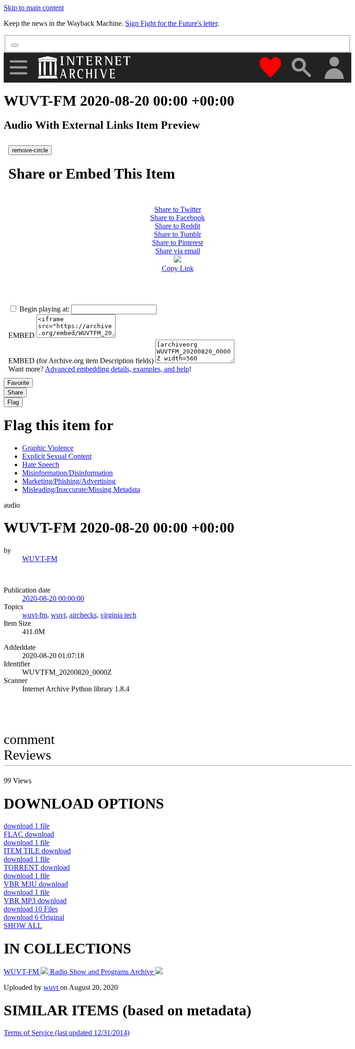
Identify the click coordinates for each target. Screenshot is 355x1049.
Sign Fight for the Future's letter (171, 23)
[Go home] (85, 67)
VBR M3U (36, 884)
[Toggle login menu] (333, 68)
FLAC (29, 834)
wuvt (58, 615)
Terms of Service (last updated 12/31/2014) (66, 1033)
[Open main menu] (18, 67)
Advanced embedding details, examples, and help (117, 369)
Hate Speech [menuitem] (40, 464)
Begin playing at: (44, 309)
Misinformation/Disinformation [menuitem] (67, 473)
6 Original (34, 917)
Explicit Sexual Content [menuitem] (57, 456)
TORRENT (37, 867)
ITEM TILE (37, 851)
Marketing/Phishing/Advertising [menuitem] (69, 481)
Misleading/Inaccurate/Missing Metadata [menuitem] (81, 489)
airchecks (83, 615)
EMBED (21, 335)
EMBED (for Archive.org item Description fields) (80, 361)
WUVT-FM (39, 559)
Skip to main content (34, 8)
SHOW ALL (23, 925)
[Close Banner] (14, 45)
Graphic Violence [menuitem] (47, 448)
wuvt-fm (34, 615)
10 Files (31, 909)
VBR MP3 (35, 901)
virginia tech (118, 615)
